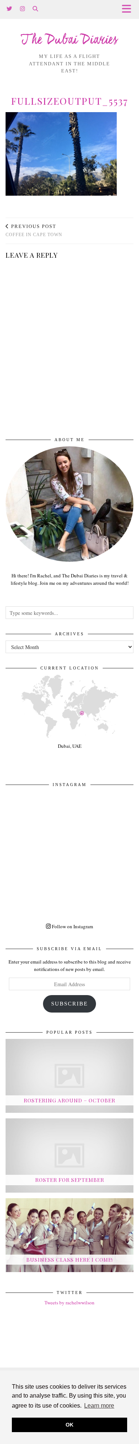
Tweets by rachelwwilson (69, 1302)
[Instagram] (22, 9)
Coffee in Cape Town (34, 230)
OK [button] (69, 1425)
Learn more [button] (99, 1405)
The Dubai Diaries (69, 40)
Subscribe (69, 1004)
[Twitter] (10, 9)
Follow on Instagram (72, 926)
